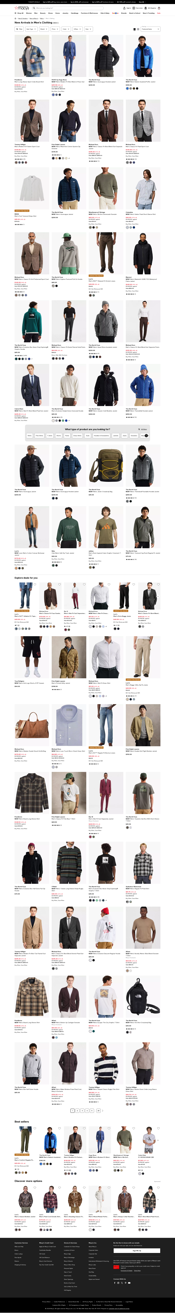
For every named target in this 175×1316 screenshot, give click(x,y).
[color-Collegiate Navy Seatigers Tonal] (134, 227)
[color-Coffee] (90, 295)
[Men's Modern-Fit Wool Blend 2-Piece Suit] (69, 56)
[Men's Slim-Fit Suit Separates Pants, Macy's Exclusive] (75, 596)
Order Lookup (18, 1254)
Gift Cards (42, 1254)
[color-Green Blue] (22, 162)
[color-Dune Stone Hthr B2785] (130, 971)
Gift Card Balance (44, 1257)
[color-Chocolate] (41, 626)
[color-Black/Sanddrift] (56, 565)
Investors (91, 1257)
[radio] (53, 94)
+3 (69, 420)
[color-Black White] (26, 295)
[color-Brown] (16, 162)
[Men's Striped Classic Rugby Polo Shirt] (106, 1063)
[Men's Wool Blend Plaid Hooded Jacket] (149, 1199)
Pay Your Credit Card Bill (46, 1265)
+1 (32, 359)
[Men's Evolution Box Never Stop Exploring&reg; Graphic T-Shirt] (106, 863)
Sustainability (92, 1275)
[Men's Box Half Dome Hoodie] (32, 1063)
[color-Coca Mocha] (56, 358)
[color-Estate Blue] (93, 357)
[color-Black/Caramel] (44, 1230)
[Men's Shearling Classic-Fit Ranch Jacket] (75, 1199)
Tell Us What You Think (70, 1286)
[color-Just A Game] (16, 629)
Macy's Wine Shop (69, 1265)
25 (98, 1111)
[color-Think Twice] (127, 699)
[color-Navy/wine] (134, 162)
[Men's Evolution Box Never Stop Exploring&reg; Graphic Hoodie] (32, 321)
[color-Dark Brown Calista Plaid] (140, 1230)
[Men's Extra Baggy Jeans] (124, 596)
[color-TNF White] (130, 827)
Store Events (67, 1275)
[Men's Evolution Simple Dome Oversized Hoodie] (69, 385)
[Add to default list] (35, 584)
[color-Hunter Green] (93, 1031)
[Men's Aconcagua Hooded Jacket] (106, 56)
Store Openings (68, 1279)
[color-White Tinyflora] (127, 227)
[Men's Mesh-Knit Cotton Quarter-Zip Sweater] (69, 121)
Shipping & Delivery (20, 1265)
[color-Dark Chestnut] (100, 357)
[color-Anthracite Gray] (56, 498)
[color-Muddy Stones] (115, 629)
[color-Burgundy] (65, 630)
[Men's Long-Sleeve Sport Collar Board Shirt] (32, 56)
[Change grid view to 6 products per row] (138, 29)
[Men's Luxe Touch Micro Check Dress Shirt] (69, 725)
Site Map (91, 1272)
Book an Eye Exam (69, 1283)
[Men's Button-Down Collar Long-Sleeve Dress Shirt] (143, 1063)
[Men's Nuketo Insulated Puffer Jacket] (143, 56)
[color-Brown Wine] (26, 162)
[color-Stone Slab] (53, 286)
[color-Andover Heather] (63, 158)
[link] (32, 85)
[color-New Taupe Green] (127, 827)
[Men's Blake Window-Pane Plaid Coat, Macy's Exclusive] (69, 1063)
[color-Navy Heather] (53, 158)
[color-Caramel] (19, 1230)
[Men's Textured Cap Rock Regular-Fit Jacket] (143, 527)
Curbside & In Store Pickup (71, 1246)
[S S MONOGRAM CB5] (149, 1139)
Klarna (16, 1250)
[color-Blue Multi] (53, 767)
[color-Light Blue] (103, 626)
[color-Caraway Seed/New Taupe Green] (134, 88)
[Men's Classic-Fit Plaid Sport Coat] (143, 121)
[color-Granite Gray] (22, 359)
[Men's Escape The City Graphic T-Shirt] (106, 997)
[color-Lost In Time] (22, 629)
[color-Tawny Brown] (41, 1230)
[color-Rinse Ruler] (118, 629)
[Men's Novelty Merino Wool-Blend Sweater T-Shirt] (143, 928)
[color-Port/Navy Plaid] (146, 1230)
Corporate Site (93, 1254)
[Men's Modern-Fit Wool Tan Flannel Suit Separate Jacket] (32, 928)
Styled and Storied (94, 1279)
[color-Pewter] (19, 1172)
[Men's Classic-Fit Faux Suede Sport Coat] (50, 596)
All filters (144, 429)
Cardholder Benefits (45, 1250)
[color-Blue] (29, 359)
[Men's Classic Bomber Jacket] (26, 1199)
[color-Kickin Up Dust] (93, 295)
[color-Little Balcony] (134, 699)
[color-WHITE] (140, 1173)
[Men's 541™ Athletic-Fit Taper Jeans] (26, 596)
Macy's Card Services (45, 1261)
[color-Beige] (127, 1104)
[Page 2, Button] (102, 1110)
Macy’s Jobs (92, 1265)
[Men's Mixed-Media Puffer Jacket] (100, 1199)
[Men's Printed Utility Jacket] (69, 657)
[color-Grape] (103, 696)
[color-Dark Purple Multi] (56, 767)
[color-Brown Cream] (16, 295)
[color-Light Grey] (60, 358)
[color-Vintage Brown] (16, 1230)
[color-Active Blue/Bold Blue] (127, 88)
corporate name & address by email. (119, 1308)
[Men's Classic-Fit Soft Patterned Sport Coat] (32, 253)
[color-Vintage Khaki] (97, 227)
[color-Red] (130, 1104)
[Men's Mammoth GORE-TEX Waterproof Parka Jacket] (143, 253)
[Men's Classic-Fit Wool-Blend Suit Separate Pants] (143, 321)
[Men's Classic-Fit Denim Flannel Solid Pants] (69, 321)
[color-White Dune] (53, 420)
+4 (69, 158)
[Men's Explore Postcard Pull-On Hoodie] (69, 253)
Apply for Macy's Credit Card (47, 1246)
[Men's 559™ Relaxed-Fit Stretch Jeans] (106, 253)
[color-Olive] (22, 568)
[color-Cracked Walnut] (127, 971)
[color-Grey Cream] (19, 295)
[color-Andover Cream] (66, 158)
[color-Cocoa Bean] (53, 1037)
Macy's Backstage (69, 1257)
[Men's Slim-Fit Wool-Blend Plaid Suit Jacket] (32, 385)
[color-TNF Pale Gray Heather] (56, 420)
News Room (92, 1268)
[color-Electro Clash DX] (26, 629)
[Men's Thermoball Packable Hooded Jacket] (143, 466)
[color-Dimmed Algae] (63, 420)
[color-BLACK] (143, 1173)
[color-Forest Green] (100, 626)
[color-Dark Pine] (90, 227)
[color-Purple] (130, 162)
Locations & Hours (69, 1250)
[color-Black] (60, 95)
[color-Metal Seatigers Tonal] (130, 227)
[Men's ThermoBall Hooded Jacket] (143, 385)
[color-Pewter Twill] (29, 629)
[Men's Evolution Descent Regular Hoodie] (106, 928)
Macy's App (67, 1254)
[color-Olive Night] (16, 1172)
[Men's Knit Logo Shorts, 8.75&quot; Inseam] (32, 657)
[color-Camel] (50, 626)
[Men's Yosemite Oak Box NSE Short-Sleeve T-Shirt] (143, 793)
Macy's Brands (68, 1261)
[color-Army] (54, 626)
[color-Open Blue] (53, 95)
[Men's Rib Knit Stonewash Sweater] (106, 188)
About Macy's (92, 1246)
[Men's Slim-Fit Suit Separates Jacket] (106, 793)
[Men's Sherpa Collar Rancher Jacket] (124, 1199)
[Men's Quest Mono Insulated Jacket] (106, 321)
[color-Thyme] (130, 902)
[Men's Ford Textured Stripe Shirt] (32, 188)
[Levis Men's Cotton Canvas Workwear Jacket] (32, 527)
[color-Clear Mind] (19, 629)
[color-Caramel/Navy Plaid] (143, 1230)
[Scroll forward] (146, 435)
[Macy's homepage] (16, 18)
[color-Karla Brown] (26, 1172)
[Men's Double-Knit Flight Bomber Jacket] (143, 725)
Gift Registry (67, 1290)
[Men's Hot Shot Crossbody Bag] (143, 997)
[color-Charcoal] (56, 95)
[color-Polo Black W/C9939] (60, 158)
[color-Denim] (63, 358)
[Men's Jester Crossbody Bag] (106, 466)
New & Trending (23, 18)
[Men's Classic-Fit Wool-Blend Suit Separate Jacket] (106, 121)
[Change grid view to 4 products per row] (135, 29)
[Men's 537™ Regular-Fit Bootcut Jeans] (106, 725)
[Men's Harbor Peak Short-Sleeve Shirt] (143, 188)
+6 (106, 626)
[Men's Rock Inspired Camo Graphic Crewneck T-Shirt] (106, 527)
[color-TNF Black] (137, 88)
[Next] (47, 56)
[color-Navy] (19, 162)
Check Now (137, 1270)
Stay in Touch (68, 1272)
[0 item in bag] (159, 8)
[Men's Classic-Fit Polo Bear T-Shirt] (69, 793)
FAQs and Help (19, 1246)
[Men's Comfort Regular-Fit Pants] (26, 1139)
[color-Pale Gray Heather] (26, 359)
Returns (17, 1261)
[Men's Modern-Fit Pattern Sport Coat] (32, 121)
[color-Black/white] (127, 162)
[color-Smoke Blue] (56, 1037)
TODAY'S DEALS (34, 2)
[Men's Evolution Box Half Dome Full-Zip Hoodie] (32, 863)
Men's (42, 18)
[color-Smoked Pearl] (90, 357)
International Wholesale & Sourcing (99, 1261)
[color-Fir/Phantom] (53, 565)
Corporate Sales (93, 1250)
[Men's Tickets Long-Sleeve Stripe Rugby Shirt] (69, 863)
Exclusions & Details (126, 1270)
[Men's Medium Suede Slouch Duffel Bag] (32, 725)
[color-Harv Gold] (22, 1172)
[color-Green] (69, 630)
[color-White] (90, 626)
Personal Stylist (68, 1268)
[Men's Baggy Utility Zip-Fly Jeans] (143, 657)
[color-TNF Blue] (66, 420)
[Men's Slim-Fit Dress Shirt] (100, 596)
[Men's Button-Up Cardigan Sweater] (69, 997)
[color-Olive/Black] (50, 1230)
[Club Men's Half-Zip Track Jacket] (69, 527)
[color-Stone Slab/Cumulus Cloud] (130, 88)
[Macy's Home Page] (22, 8)
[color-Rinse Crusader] (130, 699)
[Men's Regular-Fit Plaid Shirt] (143, 863)
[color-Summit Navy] (53, 498)
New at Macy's (34, 18)
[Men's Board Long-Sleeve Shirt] (32, 793)
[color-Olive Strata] (90, 567)
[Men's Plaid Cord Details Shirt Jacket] (50, 1199)
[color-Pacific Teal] (16, 359)
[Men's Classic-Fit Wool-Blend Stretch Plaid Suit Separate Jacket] (149, 596)
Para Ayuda (18, 1257)
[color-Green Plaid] (140, 626)
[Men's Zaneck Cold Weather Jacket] (106, 385)
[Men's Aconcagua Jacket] (69, 188)
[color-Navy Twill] (47, 1230)
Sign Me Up (137, 1250)
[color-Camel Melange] (56, 158)
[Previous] (17, 56)
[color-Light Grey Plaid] (143, 626)
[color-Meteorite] (93, 227)
